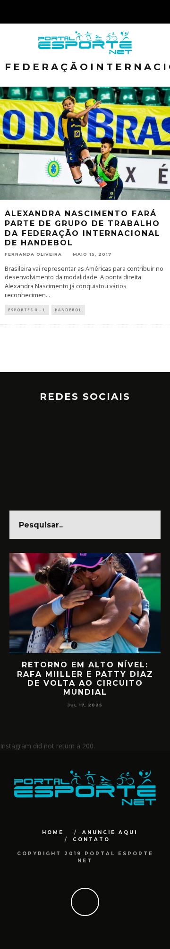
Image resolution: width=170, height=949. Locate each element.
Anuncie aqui (109, 832)
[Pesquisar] (162, 12)
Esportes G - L (27, 309)
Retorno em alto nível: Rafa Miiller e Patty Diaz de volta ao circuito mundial (85, 678)
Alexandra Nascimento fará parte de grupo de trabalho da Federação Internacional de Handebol (83, 228)
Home (53, 832)
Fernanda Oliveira (33, 254)
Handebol (68, 309)
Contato (91, 839)
